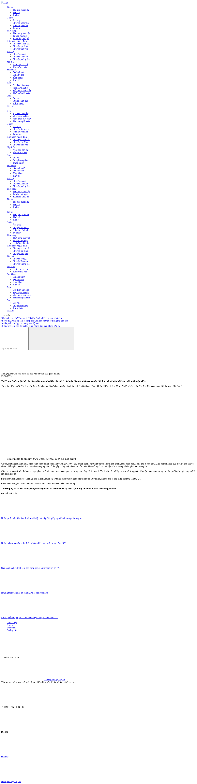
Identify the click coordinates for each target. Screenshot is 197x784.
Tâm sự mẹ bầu (20, 67)
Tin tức (10, 7)
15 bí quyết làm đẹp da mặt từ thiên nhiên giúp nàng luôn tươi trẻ (30, 326)
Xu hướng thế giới (21, 38)
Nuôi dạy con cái (20, 64)
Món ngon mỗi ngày (22, 90)
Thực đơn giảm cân (21, 93)
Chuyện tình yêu (20, 49)
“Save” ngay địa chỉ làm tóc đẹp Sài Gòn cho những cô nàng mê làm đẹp (34, 320)
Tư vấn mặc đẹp (20, 36)
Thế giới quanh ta (21, 10)
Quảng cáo (12, 630)
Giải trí (10, 17)
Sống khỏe (17, 77)
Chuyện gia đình (20, 46)
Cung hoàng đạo (20, 101)
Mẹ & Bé (11, 62)
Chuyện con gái (20, 54)
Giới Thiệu (12, 622)
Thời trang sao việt (21, 33)
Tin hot (16, 15)
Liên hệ (10, 106)
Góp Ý (10, 625)
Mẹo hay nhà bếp (21, 88)
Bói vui (16, 98)
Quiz (9, 95)
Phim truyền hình (20, 25)
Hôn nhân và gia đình (17, 41)
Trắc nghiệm (18, 103)
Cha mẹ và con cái (21, 43)
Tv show (17, 28)
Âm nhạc (17, 20)
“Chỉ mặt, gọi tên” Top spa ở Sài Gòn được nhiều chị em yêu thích (31, 318)
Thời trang (11, 30)
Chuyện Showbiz (21, 23)
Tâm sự (10, 51)
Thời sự (16, 12)
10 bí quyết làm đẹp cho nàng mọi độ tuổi (20, 323)
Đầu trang (11, 627)
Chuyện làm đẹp (20, 56)
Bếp (9, 82)
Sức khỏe (11, 69)
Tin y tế (16, 80)
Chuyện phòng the (21, 59)
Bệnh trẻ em (18, 75)
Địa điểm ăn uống (21, 85)
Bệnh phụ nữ (19, 72)
